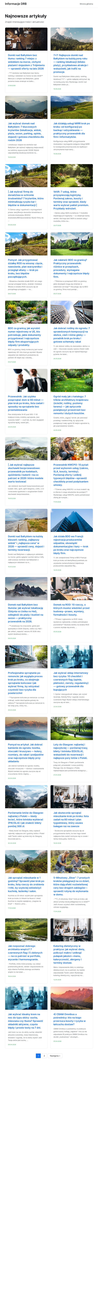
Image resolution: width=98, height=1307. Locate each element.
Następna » (55, 1056)
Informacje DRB (16, 4)
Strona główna (86, 4)
